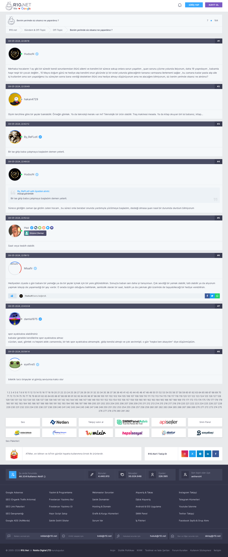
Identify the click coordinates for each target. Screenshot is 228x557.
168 (175, 399)
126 (210, 396)
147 (85, 399)
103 (115, 396)
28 (81, 392)
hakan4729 (31, 99)
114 (161, 396)
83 (46, 396)
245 (82, 407)
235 (36, 407)
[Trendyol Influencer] (96, 433)
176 (208, 399)
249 (101, 407)
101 (106, 396)
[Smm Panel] (168, 422)
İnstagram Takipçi (188, 492)
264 (170, 407)
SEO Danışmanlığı (15, 513)
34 (101, 392)
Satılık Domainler (100, 499)
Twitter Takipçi (186, 513)
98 (95, 396)
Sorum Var (97, 520)
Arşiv (112, 550)
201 (98, 403)
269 (193, 407)
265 (175, 407)
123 (197, 396)
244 (78, 407)
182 (16, 403)
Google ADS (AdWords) (18, 520)
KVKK (139, 550)
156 (123, 399)
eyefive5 (29, 364)
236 (41, 407)
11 (29, 392)
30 (88, 392)
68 (213, 392)
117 (172, 396)
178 (216, 399)
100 (102, 396)
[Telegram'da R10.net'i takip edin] (200, 453)
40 (121, 392)
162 (149, 399)
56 (173, 392)
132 (20, 399)
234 (31, 407)
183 (21, 403)
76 (23, 396)
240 (59, 407)
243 (73, 407)
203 (108, 403)
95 (85, 396)
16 (43, 392)
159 (136, 399)
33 (98, 392)
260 (152, 407)
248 (96, 407)
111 (149, 396)
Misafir (28, 268)
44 (134, 392)
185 (29, 403)
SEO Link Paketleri (15, 506)
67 (210, 392)
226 (211, 403)
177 (212, 399)
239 (55, 407)
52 (160, 392)
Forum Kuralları (180, 550)
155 (119, 399)
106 (128, 396)
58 (180, 392)
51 (157, 392)
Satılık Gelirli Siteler (59, 520)
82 (42, 396)
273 (211, 407)
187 (38, 403)
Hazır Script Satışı (58, 513)
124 (202, 396)
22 (61, 392)
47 (144, 392)
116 (169, 396)
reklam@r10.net (48, 536)
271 (202, 407)
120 (185, 396)
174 (199, 399)
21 (58, 392)
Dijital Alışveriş (143, 499)
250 (105, 407)
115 (165, 396)
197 (81, 403)
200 (94, 403)
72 (11, 396)
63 (196, 392)
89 (65, 396)
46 (141, 392)
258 (142, 407)
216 (166, 403)
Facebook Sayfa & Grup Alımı (194, 520)
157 (128, 399)
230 (13, 407)
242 (68, 407)
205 (117, 403)
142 (63, 399)
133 (25, 399)
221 (187, 403)
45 (137, 392)
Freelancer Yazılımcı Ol (60, 506)
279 (114, 410)
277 (105, 410)
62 (193, 392)
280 (119, 410)
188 (42, 403)
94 (82, 396)
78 (30, 396)
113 (157, 396)
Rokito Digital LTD (42, 550)
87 (59, 396)
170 (183, 399)
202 (103, 403)
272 (206, 407)
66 (206, 392)
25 (71, 392)
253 (119, 407)
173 (195, 399)
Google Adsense (14, 492)
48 (147, 392)
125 (206, 396)
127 (215, 396)
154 (115, 399)
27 (78, 392)
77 (27, 396)
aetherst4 (196, 476)
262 (161, 407)
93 (78, 396)
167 (170, 399)
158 (132, 399)
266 (179, 407)
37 (111, 392)
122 (193, 396)
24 (68, 392)
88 (62, 396)
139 (50, 399)
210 (140, 403)
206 (122, 403)
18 (49, 392)
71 (8, 396)
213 (153, 403)
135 (33, 399)
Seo (23, 422)
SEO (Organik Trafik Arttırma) (21, 499)
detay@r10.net (213, 536)
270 (198, 407)
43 (131, 392)
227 (215, 403)
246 (87, 407)
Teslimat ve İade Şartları (157, 550)
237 (45, 407)
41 (124, 392)
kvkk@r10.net (104, 536)
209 (136, 403)
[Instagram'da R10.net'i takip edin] (184, 453)
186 (34, 403)
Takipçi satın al (95, 422)
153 (110, 399)
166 (166, 399)
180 (8, 403)
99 (98, 396)
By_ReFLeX (31, 136)
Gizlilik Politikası (126, 550)
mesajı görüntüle (25, 193)
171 (187, 399)
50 (154, 392)
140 (55, 399)
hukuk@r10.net (158, 536)
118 (176, 396)
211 (144, 403)
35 (104, 392)
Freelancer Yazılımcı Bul (61, 499)
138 (46, 399)
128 (219, 396)
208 (131, 403)
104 (119, 396)
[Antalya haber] (23, 433)
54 (167, 392)
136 (38, 399)
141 (59, 399)
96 (88, 396)
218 (174, 403)
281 (123, 410)
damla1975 (31, 319)
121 (189, 396)
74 (17, 396)
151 (102, 399)
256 (133, 407)
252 (114, 407)
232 (22, 407)
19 (52, 392)
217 (170, 403)
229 (8, 407)
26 (75, 392)
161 (145, 399)
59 (183, 392)
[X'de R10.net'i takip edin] (192, 453)
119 (180, 396)
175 (204, 399)
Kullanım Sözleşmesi (200, 550)
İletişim (217, 550)
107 (132, 396)
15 (40, 392)
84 (49, 396)
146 (80, 399)
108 (137, 396)
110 (145, 396)
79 (33, 396)
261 (156, 407)
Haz (26, 227)
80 (36, 396)
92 (75, 396)
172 (191, 399)
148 (89, 399)
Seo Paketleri (12, 441)
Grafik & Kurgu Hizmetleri (105, 513)
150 (98, 399)
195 (72, 403)
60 (187, 392)
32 (94, 392)
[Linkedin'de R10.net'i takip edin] (208, 453)
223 (197, 403)
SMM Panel (141, 513)
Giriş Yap (194, 5)
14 (37, 392)
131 (16, 399)
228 (220, 403)
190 (51, 403)
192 (59, 403)
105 (124, 396)
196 (76, 403)
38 (114, 392)
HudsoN (29, 54)
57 (177, 392)
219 (178, 403)
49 (150, 392)
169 (179, 399)
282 (128, 410)
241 (64, 407)
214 (157, 403)
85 (52, 396)
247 (91, 407)
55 (170, 392)
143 (67, 399)
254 (124, 407)
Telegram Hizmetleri (189, 499)
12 (31, 392)
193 (63, 403)
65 (203, 392)
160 (141, 399)
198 (85, 403)
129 (8, 399)
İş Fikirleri (141, 520)
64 (200, 392)
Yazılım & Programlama (60, 492)
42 (127, 392)
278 (109, 410)
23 (65, 392)
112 (153, 396)
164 (158, 399)
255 (129, 407)
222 (192, 403)
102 (111, 396)
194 (68, 403)
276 (100, 410)
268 (189, 407)
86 (56, 396)
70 (219, 392)
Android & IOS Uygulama (148, 506)
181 (12, 403)
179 (220, 399)
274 (215, 407)
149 (93, 399)
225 (206, 403)
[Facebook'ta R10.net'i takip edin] (215, 453)
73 (14, 396)
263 (165, 407)
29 (85, 392)
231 (17, 407)
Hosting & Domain (101, 506)
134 (29, 399)
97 (92, 396)
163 (153, 399)
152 (106, 399)
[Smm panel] (132, 422)
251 (110, 407)
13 (34, 392)
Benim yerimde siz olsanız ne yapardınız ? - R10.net (19, 5)
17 (46, 392)
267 (184, 407)
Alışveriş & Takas (144, 492)
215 (161, 403)
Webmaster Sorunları (103, 492)
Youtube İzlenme (187, 506)
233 (27, 407)
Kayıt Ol (214, 5)
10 (26, 392)
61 (190, 392)
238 (50, 407)
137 (42, 399)
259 (147, 407)
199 (89, 403)
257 (138, 407)
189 (46, 403)
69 (216, 392)
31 (91, 392)
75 (20, 396)
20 (55, 392)
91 (72, 396)
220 (183, 403)
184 (25, 403)
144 (72, 399)
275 (220, 407)
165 (162, 399)
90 (69, 396)
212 (148, 403)
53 (163, 392)
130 (12, 399)
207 (126, 403)
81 (39, 396)
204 (112, 403)
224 (201, 403)
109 (141, 396)
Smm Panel (205, 422)
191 (55, 403)
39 (118, 392)
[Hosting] (59, 422)
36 (108, 392)
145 (76, 399)
